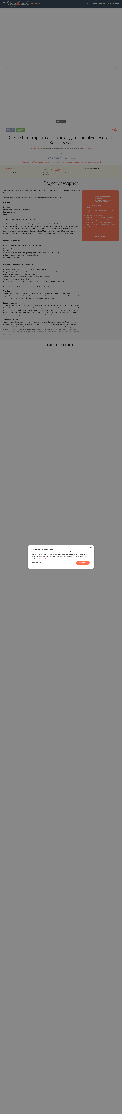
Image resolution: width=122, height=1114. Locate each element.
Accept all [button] (82, 562)
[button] (37, 563)
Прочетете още (42, 558)
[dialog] (61, 557)
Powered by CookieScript (83, 567)
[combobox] (91, 547)
